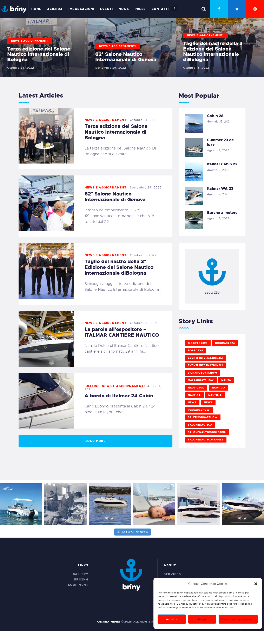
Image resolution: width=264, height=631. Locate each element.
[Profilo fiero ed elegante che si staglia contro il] (243, 504)
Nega (202, 619)
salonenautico (200, 424)
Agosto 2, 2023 (218, 150)
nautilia (215, 395)
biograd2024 (225, 343)
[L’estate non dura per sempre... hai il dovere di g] (110, 504)
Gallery (80, 574)
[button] (256, 584)
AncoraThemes (109, 621)
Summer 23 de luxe (220, 142)
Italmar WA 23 (220, 188)
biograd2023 (197, 343)
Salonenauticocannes (205, 439)
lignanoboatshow (202, 372)
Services (172, 574)
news (192, 402)
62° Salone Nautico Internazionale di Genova (125, 57)
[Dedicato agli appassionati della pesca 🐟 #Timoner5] (198, 504)
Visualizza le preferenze (238, 619)
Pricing (81, 579)
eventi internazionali (205, 358)
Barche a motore (222, 212)
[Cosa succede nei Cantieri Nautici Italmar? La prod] (65, 504)
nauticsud (196, 387)
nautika (194, 395)
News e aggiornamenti (29, 40)
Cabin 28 (215, 116)
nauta (226, 380)
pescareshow (199, 410)
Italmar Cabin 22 (222, 164)
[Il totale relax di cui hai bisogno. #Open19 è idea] (21, 504)
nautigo (218, 387)
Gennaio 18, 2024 (219, 121)
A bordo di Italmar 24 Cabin (119, 396)
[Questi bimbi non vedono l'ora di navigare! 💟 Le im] (154, 504)
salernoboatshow (203, 417)
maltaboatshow (201, 380)
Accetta (172, 619)
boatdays (195, 350)
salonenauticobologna (207, 432)
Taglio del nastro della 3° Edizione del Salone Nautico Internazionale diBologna (214, 51)
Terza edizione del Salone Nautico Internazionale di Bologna (38, 54)
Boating (92, 386)
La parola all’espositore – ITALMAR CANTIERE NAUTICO (122, 332)
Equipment (78, 585)
